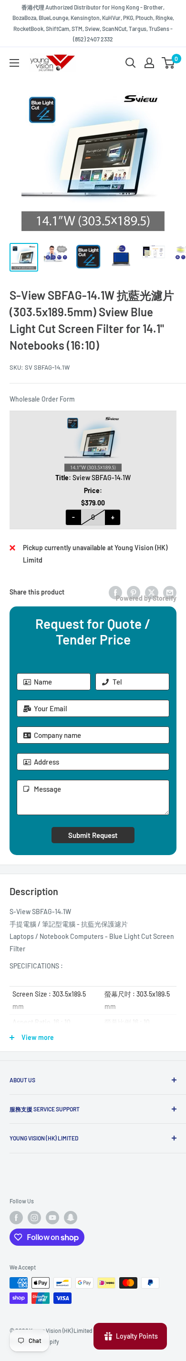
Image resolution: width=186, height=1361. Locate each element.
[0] (169, 63)
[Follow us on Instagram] (34, 1217)
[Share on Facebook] (115, 592)
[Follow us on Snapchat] (70, 1217)
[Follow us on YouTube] (52, 1217)
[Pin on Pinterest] (133, 592)
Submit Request (93, 835)
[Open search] (130, 63)
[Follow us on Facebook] (16, 1217)
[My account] (149, 63)
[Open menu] (14, 63)
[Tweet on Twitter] (151, 592)
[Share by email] (169, 592)
